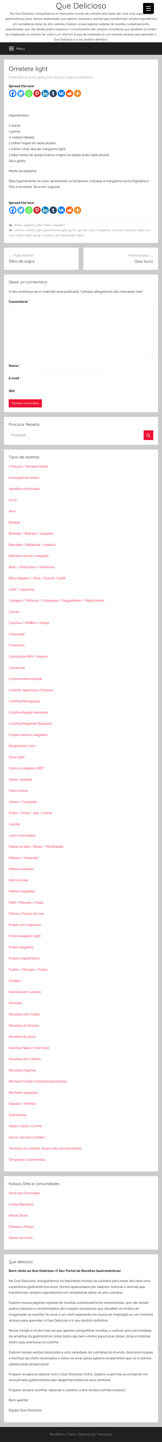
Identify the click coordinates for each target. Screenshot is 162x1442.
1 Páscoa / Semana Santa (28, 466)
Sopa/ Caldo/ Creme (25, 1126)
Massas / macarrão (23, 858)
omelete (117, 230)
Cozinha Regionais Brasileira (30, 723)
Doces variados (20, 779)
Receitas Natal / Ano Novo (29, 1048)
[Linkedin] (45, 93)
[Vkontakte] (61, 93)
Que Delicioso (81, 5)
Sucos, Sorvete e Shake (27, 1137)
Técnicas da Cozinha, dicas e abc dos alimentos (45, 1148)
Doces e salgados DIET (26, 768)
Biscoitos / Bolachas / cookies (32, 545)
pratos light (24, 235)
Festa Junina (18, 790)
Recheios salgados (23, 1093)
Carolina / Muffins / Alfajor (29, 623)
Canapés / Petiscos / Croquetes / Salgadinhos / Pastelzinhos (56, 600)
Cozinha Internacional (25, 679)
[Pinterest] (37, 93)
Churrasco (16, 645)
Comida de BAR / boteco (28, 656)
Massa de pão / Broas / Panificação (36, 846)
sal (57, 235)
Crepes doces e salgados (28, 735)
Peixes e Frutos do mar (26, 914)
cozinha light (33, 230)
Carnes (14, 612)
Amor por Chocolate (24, 1193)
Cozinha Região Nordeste (28, 712)
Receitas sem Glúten (25, 1059)
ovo (147, 230)
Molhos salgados (22, 891)
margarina (103, 230)
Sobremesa (17, 1115)
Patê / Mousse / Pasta (26, 902)
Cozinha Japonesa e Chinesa (31, 690)
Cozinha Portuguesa (24, 701)
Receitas (15, 1003)
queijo (37, 235)
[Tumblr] (53, 93)
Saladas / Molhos (22, 1104)
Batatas (14, 522)
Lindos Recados (21, 1204)
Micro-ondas (18, 880)
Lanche (14, 824)
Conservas (17, 668)
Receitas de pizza (22, 1037)
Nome (14, 366)
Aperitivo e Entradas (24, 489)
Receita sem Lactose (25, 992)
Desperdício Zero (22, 746)
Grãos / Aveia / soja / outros (30, 813)
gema (72, 230)
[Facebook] (12, 93)
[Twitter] (20, 93)
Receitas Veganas (22, 1070)
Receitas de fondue (24, 1025)
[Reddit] (69, 93)
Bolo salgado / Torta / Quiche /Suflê (37, 578)
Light (92, 230)
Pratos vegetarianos (24, 958)
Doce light (17, 757)
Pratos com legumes (25, 925)
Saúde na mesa (20, 1238)
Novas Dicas (18, 1215)
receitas (48, 235)
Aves (12, 511)
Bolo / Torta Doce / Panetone (32, 567)
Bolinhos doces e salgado (28, 556)
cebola (19, 230)
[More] (77, 93)
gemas (82, 230)
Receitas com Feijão (24, 1014)
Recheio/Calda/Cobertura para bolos (38, 1081)
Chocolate (17, 634)
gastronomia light (55, 230)
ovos (12, 235)
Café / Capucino (21, 589)
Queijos (14, 981)
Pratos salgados (54, 225)
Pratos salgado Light (28, 225)
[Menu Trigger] (148, 8)
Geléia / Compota (23, 802)
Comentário (19, 302)
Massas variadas (21, 869)
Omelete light (134, 230)
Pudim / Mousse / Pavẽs (28, 969)
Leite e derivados (22, 835)
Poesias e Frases (21, 1227)
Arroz (13, 500)
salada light (67, 235)
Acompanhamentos (24, 478)
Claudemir (86, 77)
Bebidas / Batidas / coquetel (31, 533)
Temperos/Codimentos (27, 1160)
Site (12, 391)
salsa (80, 235)
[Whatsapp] (29, 93)
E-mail (15, 378)
